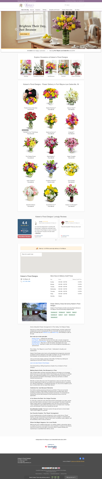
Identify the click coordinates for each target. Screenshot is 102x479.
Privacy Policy (46, 473)
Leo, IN (65, 314)
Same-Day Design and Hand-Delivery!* (27, 1)
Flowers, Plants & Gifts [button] (67, 9)
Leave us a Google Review (77, 461)
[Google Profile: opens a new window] (83, 458)
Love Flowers (35, 340)
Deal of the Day (25, 9)
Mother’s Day (55, 332)
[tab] (53, 45)
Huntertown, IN (54, 314)
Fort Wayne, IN (62, 312)
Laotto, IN (60, 314)
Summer (32, 9)
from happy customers (36, 50)
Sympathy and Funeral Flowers (39, 341)
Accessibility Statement (55, 473)
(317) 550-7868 (26, 281)
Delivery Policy (64, 473)
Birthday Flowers (36, 338)
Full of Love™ (67, 222)
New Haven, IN (72, 314)
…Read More (38, 233)
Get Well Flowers (36, 342)
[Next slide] (85, 29)
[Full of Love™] (63, 223)
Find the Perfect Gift (26, 34)
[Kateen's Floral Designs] (28, 5)
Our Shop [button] (77, 9)
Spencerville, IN (54, 317)
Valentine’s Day (46, 332)
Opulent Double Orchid (43, 222)
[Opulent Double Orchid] (36, 223)
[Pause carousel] (49, 45)
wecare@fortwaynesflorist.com (24, 462)
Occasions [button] (37, 9)
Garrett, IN (68, 312)
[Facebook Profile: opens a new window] (80, 458)
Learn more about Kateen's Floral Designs (39, 363)
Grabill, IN (74, 312)
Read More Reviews (25, 236)
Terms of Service (39, 473)
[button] (57, 239)
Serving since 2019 (62, 50)
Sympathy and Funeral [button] (54, 9)
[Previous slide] (16, 29)
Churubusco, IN (54, 312)
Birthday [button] (45, 9)
